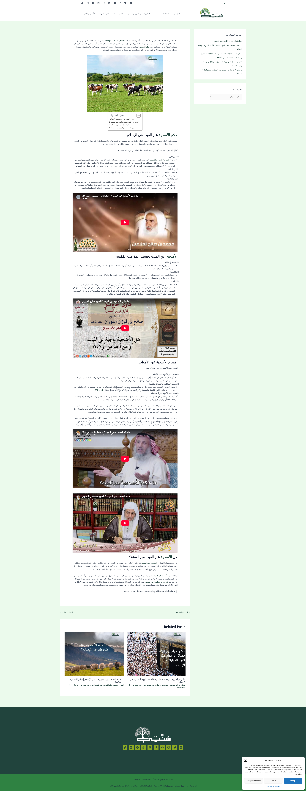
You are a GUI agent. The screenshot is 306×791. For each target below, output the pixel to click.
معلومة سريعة (104, 13)
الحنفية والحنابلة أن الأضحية (160, 159)
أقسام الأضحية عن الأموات (120, 125)
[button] (245, 760)
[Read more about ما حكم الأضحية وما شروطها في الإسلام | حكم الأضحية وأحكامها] (94, 654)
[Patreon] (109, 3)
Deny (273, 781)
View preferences (253, 781)
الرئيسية (176, 13)
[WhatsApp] (88, 3)
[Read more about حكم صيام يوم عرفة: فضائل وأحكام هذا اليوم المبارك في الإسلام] (156, 654)
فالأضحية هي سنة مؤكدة (115, 40)
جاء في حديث (157, 582)
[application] (115, 13)
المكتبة (156, 13)
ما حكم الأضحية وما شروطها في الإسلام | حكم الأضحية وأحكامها (97, 680)
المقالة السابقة (183, 612)
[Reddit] (98, 3)
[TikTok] (82, 3)
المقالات (166, 13)
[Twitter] (125, 3)
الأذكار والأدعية (89, 13)
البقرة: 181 (99, 390)
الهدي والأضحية (118, 685)
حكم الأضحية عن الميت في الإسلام (122, 119)
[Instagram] (120, 3)
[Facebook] (131, 3)
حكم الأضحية (144, 46)
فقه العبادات (137, 685)
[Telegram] (93, 3)
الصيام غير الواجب (179, 685)
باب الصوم (168, 685)
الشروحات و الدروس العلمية (138, 13)
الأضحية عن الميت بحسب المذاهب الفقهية (125, 122)
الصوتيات (119, 13)
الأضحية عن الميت (149, 563)
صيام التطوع (159, 685)
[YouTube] (115, 3)
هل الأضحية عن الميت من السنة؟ (122, 128)
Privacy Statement (273, 786)
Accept (293, 781)
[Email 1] (104, 3)
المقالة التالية (66, 612)
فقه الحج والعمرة (148, 685)
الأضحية (172, 256)
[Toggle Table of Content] (137, 116)
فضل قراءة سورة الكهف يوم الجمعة (228, 41)
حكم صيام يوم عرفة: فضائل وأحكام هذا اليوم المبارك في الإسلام (158, 680)
